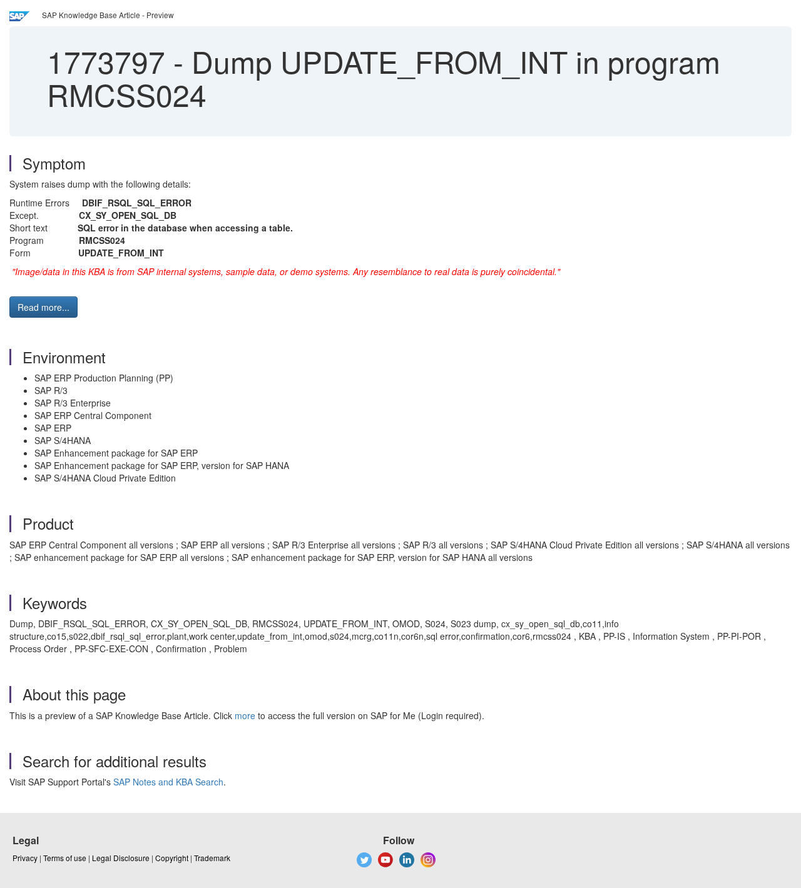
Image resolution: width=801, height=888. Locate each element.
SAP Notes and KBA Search (168, 781)
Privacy (25, 857)
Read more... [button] (43, 307)
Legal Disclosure (121, 857)
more (245, 715)
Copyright (171, 857)
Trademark (212, 857)
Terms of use (64, 857)
